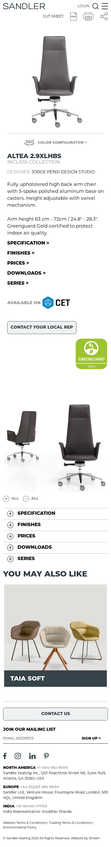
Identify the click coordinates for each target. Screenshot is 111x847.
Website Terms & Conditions (24, 823)
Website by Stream (85, 838)
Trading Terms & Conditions (70, 823)
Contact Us (55, 714)
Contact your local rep (42, 328)
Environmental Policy (20, 827)
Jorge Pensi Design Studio (63, 172)
